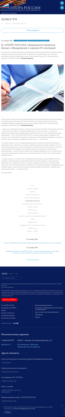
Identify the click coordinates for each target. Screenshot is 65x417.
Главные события (32, 188)
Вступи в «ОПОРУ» (9, 299)
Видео (32, 219)
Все (32, 185)
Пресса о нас (32, 210)
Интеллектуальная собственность (39, 40)
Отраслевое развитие (19, 23)
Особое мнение (32, 213)
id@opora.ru (6, 344)
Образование (39, 314)
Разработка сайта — (8, 323)
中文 (16, 273)
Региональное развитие (32, 198)
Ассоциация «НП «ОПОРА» (9, 308)
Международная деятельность (32, 204)
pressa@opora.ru (6, 392)
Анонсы (32, 191)
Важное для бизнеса (32, 195)
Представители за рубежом (28, 347)
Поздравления (32, 222)
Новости (7, 23)
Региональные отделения (27, 344)
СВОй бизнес (32, 228)
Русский (4, 273)
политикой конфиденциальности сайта (24, 408)
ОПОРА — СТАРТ (32, 231)
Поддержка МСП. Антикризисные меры (32, 225)
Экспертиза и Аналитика (8, 318)
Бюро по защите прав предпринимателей (32, 216)
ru (62, 7)
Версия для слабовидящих (10, 13)
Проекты (37, 317)
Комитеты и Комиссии (7, 313)
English (11, 273)
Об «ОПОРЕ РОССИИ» (7, 305)
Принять (7, 412)
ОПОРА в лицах (32, 207)
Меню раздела (33, 30)
